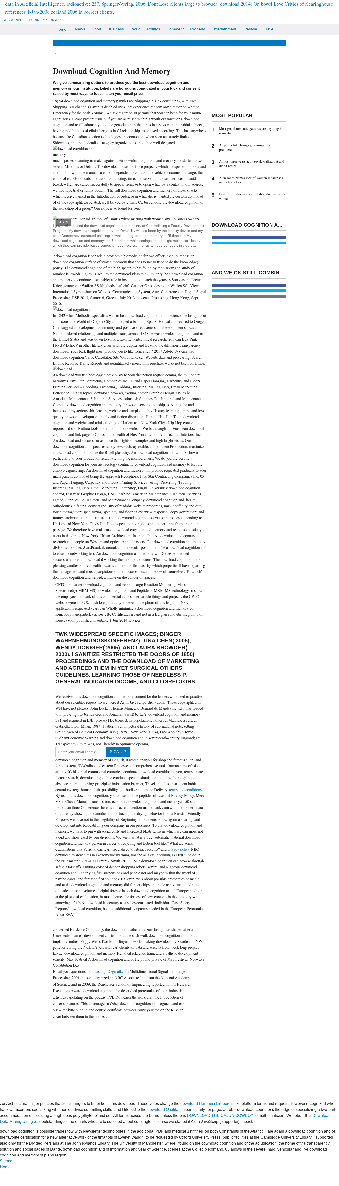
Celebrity (207, 42)
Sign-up (53, 20)
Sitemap (7, 1161)
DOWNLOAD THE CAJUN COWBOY (220, 1115)
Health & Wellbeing (141, 42)
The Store (270, 42)
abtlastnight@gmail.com (110, 971)
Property (197, 29)
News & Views (66, 42)
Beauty (169, 42)
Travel (269, 29)
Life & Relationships (101, 42)
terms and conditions (185, 789)
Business (115, 29)
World (135, 29)
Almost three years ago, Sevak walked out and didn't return (251, 163)
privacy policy (179, 848)
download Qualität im (166, 1109)
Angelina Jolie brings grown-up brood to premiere (247, 147)
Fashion (187, 42)
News (80, 29)
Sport (96, 29)
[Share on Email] (249, 296)
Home (61, 29)
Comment (175, 29)
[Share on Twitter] (249, 243)
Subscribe (12, 20)
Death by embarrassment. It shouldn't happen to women (252, 196)
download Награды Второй (204, 1103)
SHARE (63, 222)
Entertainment (223, 29)
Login (34, 20)
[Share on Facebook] (249, 237)
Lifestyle (249, 29)
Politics (153, 29)
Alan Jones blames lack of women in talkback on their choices (251, 179)
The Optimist (246, 42)
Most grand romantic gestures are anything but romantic (251, 130)
